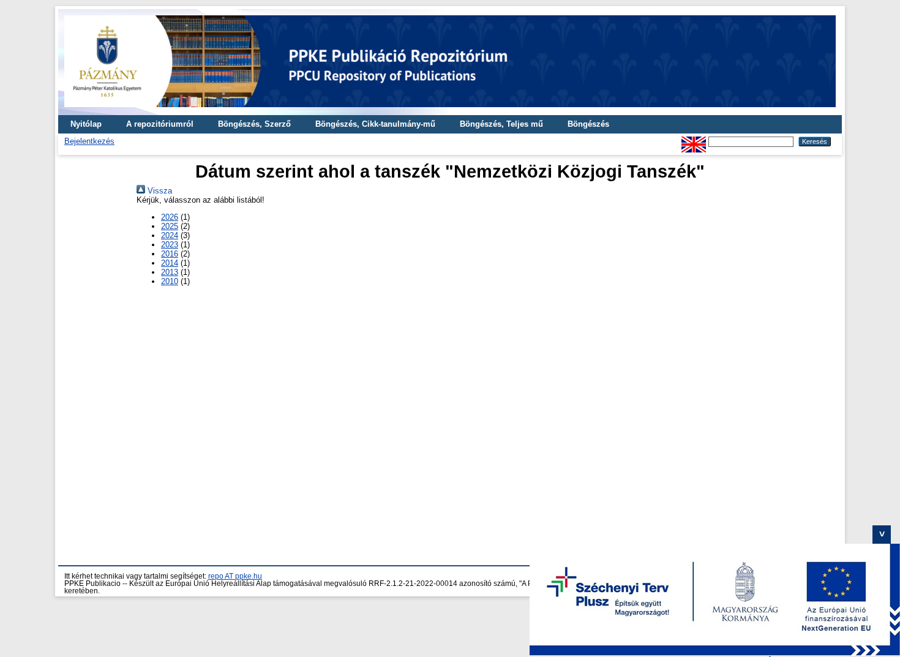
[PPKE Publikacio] (450, 110)
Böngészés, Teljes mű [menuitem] (501, 124)
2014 (169, 263)
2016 (169, 253)
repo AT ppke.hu (235, 576)
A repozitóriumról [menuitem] (159, 124)
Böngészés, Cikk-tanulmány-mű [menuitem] (375, 124)
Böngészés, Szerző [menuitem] (254, 124)
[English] (693, 141)
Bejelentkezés (89, 141)
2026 (169, 217)
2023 (169, 244)
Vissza (158, 190)
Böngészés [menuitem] (588, 124)
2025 (169, 226)
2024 (169, 235)
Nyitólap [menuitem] (86, 124)
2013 (169, 272)
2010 (169, 281)
